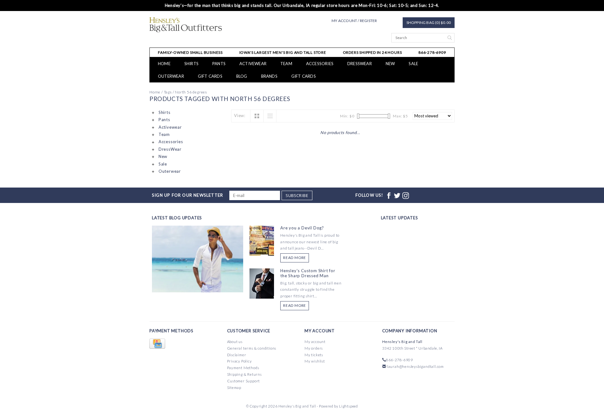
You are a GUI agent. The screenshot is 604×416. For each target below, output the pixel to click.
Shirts (191, 63)
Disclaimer (236, 355)
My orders (314, 348)
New (390, 63)
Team (286, 63)
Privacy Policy (239, 361)
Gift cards (210, 76)
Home (164, 63)
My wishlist (315, 361)
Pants (219, 63)
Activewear (252, 63)
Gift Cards (303, 76)
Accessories (319, 63)
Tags (168, 92)
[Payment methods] (157, 344)
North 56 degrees (191, 92)
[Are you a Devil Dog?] (261, 240)
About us (235, 342)
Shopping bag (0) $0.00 (428, 22)
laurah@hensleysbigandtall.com (415, 366)
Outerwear (171, 76)
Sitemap (234, 387)
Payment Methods (243, 368)
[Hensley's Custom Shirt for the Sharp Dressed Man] (261, 282)
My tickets (314, 355)
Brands (269, 76)
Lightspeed (348, 406)
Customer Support (243, 381)
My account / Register (354, 20)
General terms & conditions (252, 348)
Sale (413, 63)
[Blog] (197, 282)
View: (239, 115)
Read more (294, 258)
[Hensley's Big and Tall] (185, 24)
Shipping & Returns (244, 374)
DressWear (359, 63)
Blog (241, 76)
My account (315, 342)
